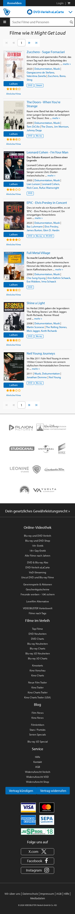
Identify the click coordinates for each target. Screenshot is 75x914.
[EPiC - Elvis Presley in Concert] (14, 215)
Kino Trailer (37, 687)
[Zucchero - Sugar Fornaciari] (14, 65)
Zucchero (53, 76)
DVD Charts (37, 638)
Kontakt (37, 761)
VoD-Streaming (37, 572)
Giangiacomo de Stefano (40, 72)
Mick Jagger (33, 330)
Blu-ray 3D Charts (37, 658)
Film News (38, 712)
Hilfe (37, 756)
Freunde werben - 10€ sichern (38, 594)
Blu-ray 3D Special (38, 741)
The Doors (47, 126)
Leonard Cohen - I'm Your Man (47, 152)
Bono (62, 76)
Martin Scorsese (35, 327)
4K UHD (49, 236)
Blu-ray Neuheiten (37, 643)
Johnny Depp (34, 130)
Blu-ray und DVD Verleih (37, 535)
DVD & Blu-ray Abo (37, 562)
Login (60, 3)
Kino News (37, 717)
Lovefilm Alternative (37, 601)
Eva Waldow (33, 281)
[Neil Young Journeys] (14, 366)
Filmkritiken (37, 724)
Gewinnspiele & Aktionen (37, 584)
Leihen (13, 84)
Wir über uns (12, 894)
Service (37, 748)
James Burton (34, 230)
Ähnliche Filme (13, 93)
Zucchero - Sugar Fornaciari (46, 52)
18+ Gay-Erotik (37, 550)
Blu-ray (39, 135)
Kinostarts (37, 665)
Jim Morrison (61, 126)
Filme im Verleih (37, 620)
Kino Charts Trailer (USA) (37, 697)
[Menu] (4, 22)
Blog (37, 704)
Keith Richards (49, 330)
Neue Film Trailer (37, 682)
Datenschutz (30, 894)
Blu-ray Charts (37, 648)
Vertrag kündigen (21, 791)
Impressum (47, 894)
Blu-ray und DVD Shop (37, 540)
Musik (56, 68)
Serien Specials (37, 734)
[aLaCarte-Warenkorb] (69, 3)
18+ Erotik (37, 545)
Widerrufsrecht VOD (37, 776)
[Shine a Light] (14, 316)
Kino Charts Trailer (38, 692)
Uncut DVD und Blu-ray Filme (37, 577)
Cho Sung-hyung (36, 278)
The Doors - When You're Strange (43, 104)
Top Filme (37, 628)
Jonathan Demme (37, 377)
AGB (37, 766)
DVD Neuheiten (37, 633)
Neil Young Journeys (41, 353)
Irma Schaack (48, 281)
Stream (39, 85)
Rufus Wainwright (49, 187)
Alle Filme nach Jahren (37, 555)
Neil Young (55, 377)
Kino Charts (37, 675)
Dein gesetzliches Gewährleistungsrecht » (37, 511)
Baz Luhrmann (35, 226)
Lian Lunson (33, 184)
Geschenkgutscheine (37, 589)
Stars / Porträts (37, 729)
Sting (29, 79)
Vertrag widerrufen (53, 791)
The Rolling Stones (56, 327)
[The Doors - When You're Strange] (14, 115)
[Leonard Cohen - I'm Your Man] (14, 165)
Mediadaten (37, 898)
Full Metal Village (38, 253)
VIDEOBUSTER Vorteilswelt (37, 608)
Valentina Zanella (36, 76)
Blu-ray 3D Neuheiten (37, 653)
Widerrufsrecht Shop (37, 781)
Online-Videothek (37, 527)
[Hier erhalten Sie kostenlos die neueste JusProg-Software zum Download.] (37, 831)
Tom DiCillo (33, 126)
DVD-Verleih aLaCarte (48, 12)
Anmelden (14, 3)
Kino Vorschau (37, 670)
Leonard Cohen (50, 184)
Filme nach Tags (37, 613)
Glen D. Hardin (51, 230)
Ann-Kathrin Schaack (58, 278)
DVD (30, 85)
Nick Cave (32, 187)
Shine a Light (36, 303)
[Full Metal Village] (14, 266)
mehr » (67, 64)
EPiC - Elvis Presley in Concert (47, 203)
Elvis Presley (51, 226)
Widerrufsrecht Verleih (37, 771)
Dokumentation (43, 68)
